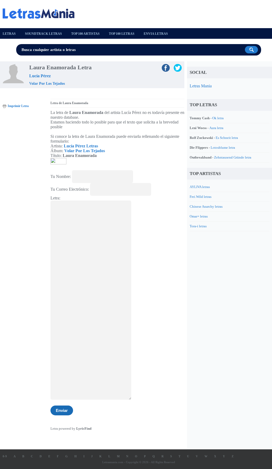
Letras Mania (201, 86)
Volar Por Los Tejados (47, 84)
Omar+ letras (199, 216)
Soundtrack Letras (43, 34)
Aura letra (216, 128)
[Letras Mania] (41, 13)
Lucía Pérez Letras (81, 146)
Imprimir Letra (18, 106)
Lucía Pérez (40, 76)
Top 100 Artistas (85, 34)
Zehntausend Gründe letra (232, 157)
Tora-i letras (198, 226)
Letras (9, 34)
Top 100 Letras (121, 34)
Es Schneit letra (227, 138)
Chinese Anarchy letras (206, 206)
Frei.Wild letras (200, 197)
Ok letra (218, 118)
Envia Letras (156, 34)
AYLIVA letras (200, 187)
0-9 (5, 456)
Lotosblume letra (223, 148)
